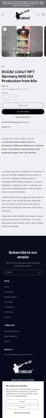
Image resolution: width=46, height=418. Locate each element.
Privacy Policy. (21, 396)
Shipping (12, 89)
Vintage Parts (9, 307)
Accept (22, 401)
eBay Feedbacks (10, 336)
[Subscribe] (39, 272)
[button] (2, 14)
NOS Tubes (8, 302)
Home (6, 287)
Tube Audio (8, 312)
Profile (6, 341)
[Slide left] (18, 61)
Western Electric (10, 297)
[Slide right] (27, 61)
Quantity (5, 93)
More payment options (23, 117)
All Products (8, 292)
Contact (7, 317)
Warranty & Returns (11, 331)
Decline (22, 407)
